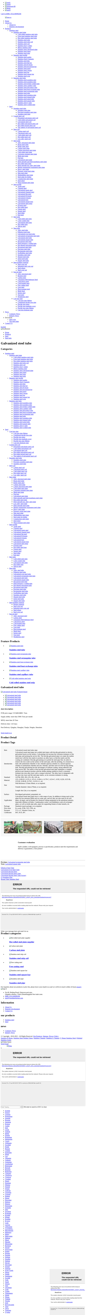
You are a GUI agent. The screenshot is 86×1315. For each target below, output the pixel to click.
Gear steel (21, 287)
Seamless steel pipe (24, 110)
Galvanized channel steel (26, 192)
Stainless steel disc (24, 61)
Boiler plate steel (23, 146)
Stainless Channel (39, 1038)
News (7, 312)
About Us (8, 23)
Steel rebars (21, 268)
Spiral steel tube (23, 259)
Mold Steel (21, 291)
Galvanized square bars (25, 202)
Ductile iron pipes (23, 304)
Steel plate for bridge (24, 177)
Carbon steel (22, 278)
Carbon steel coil (23, 131)
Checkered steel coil (24, 133)
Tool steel (21, 295)
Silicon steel (22, 226)
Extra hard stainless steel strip (27, 36)
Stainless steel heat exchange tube (29, 89)
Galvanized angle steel (25, 190)
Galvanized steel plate (25, 160)
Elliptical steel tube (24, 232)
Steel (10, 106)
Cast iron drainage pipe (25, 310)
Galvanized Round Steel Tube (11, 873)
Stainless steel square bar (26, 74)
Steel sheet (21, 181)
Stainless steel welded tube (26, 105)
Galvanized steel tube (25, 238)
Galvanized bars (23, 200)
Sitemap (45, 1036)
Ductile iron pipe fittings (26, 308)
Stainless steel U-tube (25, 103)
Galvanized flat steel (24, 194)
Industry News (14, 316)
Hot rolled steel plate (24, 163)
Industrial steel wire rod (25, 266)
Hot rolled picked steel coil (26, 125)
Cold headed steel (23, 283)
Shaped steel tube (23, 257)
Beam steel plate (23, 144)
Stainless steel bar (23, 72)
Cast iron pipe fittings (25, 300)
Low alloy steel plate (20, 504)
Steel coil (16, 129)
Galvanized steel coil (24, 122)
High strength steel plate (21, 505)
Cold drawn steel (23, 281)
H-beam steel (22, 205)
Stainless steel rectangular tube (28, 91)
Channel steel (22, 188)
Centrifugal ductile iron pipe (27, 302)
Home (7, 21)
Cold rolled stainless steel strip (28, 34)
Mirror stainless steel (24, 47)
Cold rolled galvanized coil (26, 120)
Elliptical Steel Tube (7, 868)
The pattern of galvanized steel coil (29, 127)
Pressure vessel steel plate (26, 171)
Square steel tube (23, 260)
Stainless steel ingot (24, 68)
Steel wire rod (22, 264)
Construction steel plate (25, 179)
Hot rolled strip (23, 224)
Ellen (10, 1046)
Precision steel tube (24, 249)
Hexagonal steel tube (24, 241)
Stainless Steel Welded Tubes (23, 1038)
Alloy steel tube (23, 230)
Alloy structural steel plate (26, 143)
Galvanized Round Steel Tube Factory (13, 875)
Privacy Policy (54, 1036)
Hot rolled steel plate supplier (21, 942)
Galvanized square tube (25, 240)
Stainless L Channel (52, 1038)
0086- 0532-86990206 (12, 996)
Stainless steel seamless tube (27, 82)
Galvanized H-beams (25, 196)
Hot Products (37, 1036)
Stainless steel (13, 30)
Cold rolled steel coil (24, 135)
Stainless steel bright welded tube (29, 84)
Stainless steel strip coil (25, 42)
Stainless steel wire (24, 76)
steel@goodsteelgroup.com (14, 998)
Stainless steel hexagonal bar (27, 67)
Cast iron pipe (18, 299)
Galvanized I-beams (24, 198)
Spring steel (21, 293)
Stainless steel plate (19, 32)
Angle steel (21, 186)
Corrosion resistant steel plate (27, 154)
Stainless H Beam (7, 1038)
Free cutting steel (23, 285)
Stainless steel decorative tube (27, 87)
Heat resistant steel (24, 289)
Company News (14, 314)
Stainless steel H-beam (25, 65)
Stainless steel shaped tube (26, 97)
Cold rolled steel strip (25, 219)
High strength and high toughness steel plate (32, 162)
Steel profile (17, 184)
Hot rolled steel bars (20, 547)
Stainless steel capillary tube (27, 86)
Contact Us (8, 323)
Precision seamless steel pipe (27, 112)
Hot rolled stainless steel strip (27, 38)
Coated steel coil (18, 116)
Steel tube (16, 228)
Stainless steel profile (20, 55)
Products (8, 28)
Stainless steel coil (24, 44)
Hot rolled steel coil (24, 137)
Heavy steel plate (23, 169)
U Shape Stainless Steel (68, 1038)
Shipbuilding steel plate (25, 175)
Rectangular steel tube (25, 251)
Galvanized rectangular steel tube (29, 236)
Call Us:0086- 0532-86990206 (11, 14)
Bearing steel (22, 276)
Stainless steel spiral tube (26, 99)
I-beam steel (22, 209)
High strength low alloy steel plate (29, 165)
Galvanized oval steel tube (26, 234)
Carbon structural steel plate (27, 150)
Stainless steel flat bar (25, 63)
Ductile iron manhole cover (27, 306)
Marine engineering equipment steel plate (31, 167)
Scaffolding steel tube (25, 253)
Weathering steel (23, 297)
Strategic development (16, 27)
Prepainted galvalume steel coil (28, 118)
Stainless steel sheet (24, 51)
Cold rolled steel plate (25, 152)
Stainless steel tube (19, 78)
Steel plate (16, 141)
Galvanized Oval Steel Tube (10, 870)
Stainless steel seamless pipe (27, 80)
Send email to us (6, 733)
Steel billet (21, 213)
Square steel (22, 211)
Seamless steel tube (19, 108)
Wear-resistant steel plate (26, 183)
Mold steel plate (23, 156)
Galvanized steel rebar (25, 203)
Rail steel (21, 215)
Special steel (17, 272)
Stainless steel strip (24, 40)
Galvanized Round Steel (9, 872)
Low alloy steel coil (24, 139)
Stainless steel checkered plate (27, 49)
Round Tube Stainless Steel (10, 879)
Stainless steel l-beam (25, 70)
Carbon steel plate (23, 148)
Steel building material (20, 262)
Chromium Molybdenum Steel (28, 279)
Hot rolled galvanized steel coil (28, 124)
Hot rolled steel (23, 207)
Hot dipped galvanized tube (27, 245)
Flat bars (20, 158)
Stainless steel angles (24, 57)
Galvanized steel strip (25, 222)
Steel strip (16, 217)
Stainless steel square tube (26, 101)
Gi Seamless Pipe (6, 877)
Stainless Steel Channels (26, 59)
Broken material (18, 604)
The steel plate (14, 321)
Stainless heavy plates (25, 46)
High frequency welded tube (27, 243)
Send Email (4, 1044)
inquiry (79, 987)
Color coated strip (23, 221)
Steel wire (12, 319)
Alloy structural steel (24, 274)
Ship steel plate (23, 173)
